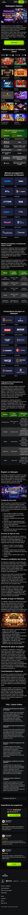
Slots (23, 55)
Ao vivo (10, 55)
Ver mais (14, 864)
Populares (3, 55)
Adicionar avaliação (14, 815)
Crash (16, 55)
